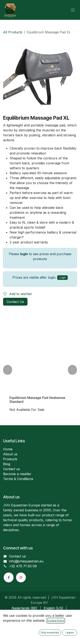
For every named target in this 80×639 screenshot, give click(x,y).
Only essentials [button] (50, 632)
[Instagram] (21, 577)
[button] (7, 370)
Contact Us (15, 302)
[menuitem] (24, 608)
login (24, 254)
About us (10, 454)
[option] (40, 370)
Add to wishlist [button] (20, 294)
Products (10, 459)
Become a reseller (17, 474)
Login (62, 277)
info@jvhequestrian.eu (26, 561)
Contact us (11, 469)
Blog (6, 464)
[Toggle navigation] (73, 10)
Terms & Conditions (18, 479)
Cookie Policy (55, 620)
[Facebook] (9, 577)
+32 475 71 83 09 (23, 566)
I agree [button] (69, 632)
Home (8, 449)
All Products (12, 32)
